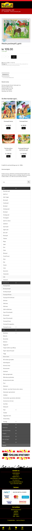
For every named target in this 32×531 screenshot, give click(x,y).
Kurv (16, 529)
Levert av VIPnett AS (20, 520)
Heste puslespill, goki (15, 11)
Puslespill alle (7, 65)
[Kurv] (16, 528)
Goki (23, 64)
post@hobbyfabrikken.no (17, 482)
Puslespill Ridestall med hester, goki (23, 149)
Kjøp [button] (8, 128)
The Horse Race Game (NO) (8, 149)
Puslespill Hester (8, 121)
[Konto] (10, 528)
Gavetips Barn (18, 64)
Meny (22, 529)
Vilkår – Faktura (16, 516)
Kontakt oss (16, 513)
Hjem (3, 529)
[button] (28, 20)
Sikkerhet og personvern (16, 509)
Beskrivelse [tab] (5, 74)
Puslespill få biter (15, 65)
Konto (9, 529)
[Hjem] (2, 11)
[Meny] (22, 528)
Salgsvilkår (16, 511)
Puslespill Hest (24, 121)
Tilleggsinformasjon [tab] (8, 77)
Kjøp (14, 57)
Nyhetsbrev (16, 514)
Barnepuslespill (11, 64)
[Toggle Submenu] (16, 188)
